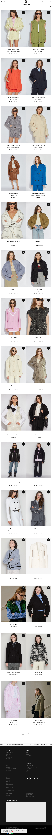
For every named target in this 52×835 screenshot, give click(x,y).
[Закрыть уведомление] (25, 830)
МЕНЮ (3, 1)
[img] (42, 1)
